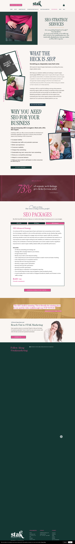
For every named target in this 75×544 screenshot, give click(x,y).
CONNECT (54, 530)
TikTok (53, 535)
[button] (64, 5)
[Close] (73, 542)
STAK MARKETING (33, 530)
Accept (70, 542)
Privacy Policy (43, 542)
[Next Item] (61, 436)
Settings (65, 542)
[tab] (19, 223)
